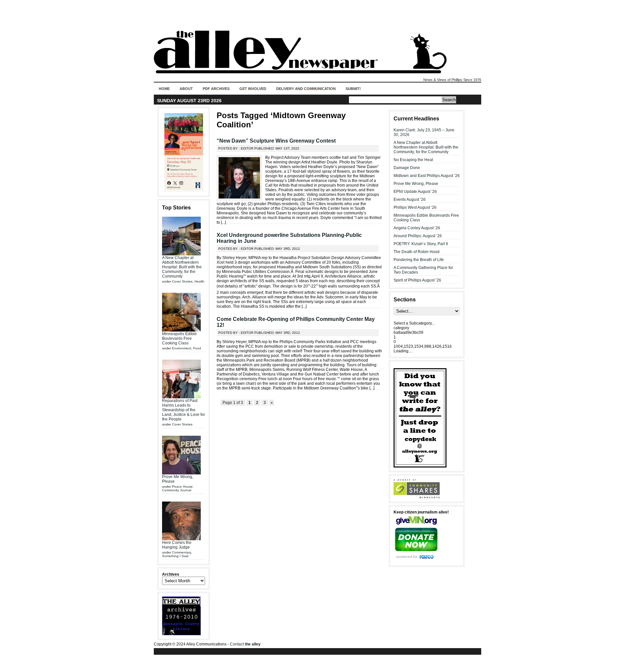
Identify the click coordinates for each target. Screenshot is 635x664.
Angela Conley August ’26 (417, 228)
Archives (170, 574)
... (223, 222)
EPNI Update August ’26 (415, 191)
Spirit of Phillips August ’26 (417, 280)
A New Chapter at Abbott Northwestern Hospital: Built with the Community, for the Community (182, 267)
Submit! (353, 89)
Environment (181, 348)
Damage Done (407, 167)
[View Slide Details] (183, 152)
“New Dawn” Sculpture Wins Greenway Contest (276, 141)
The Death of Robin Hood (417, 251)
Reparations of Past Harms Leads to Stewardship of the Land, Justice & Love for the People (183, 409)
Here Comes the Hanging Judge (176, 545)
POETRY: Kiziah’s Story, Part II (421, 244)
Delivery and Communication (306, 89)
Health (199, 281)
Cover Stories (182, 281)
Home (164, 89)
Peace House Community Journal (177, 488)
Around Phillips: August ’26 (418, 236)
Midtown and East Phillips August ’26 (427, 175)
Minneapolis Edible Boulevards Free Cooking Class (179, 338)
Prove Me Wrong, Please (416, 183)
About (186, 89)
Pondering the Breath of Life (419, 259)
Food (197, 348)
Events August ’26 (410, 199)
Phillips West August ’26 (415, 207)
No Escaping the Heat (413, 159)
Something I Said (175, 556)
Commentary (181, 552)
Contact (245, 644)
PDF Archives (216, 89)
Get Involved (252, 89)
